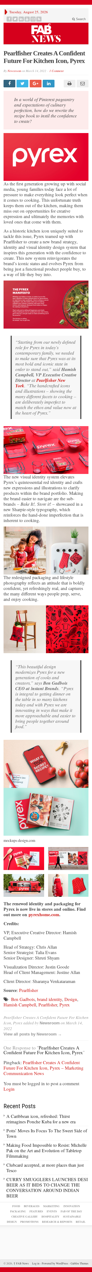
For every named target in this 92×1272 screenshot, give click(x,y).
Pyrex (64, 1005)
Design (70, 999)
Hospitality (50, 1216)
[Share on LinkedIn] (49, 83)
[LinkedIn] (21, 19)
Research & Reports (57, 1222)
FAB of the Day (71, 1211)
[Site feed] (39, 19)
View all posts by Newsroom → (33, 1034)
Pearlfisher (28, 990)
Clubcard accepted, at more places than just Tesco (45, 1167)
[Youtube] (27, 19)
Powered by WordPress (55, 1263)
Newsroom (14, 71)
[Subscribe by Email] (33, 19)
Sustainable (72, 1216)
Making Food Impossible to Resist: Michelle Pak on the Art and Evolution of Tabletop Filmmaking (46, 1150)
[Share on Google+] (36, 83)
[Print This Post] (68, 83)
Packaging (18, 1211)
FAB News (21, 1263)
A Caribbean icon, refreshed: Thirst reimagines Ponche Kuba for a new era (40, 1119)
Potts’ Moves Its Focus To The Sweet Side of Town (46, 1133)
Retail (80, 1222)
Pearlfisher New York (40, 383)
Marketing (51, 1206)
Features (36, 1211)
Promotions (29, 1222)
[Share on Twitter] (23, 83)
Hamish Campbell (20, 1005)
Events (52, 1211)
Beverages (31, 1206)
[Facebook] (9, 19)
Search (80, 19)
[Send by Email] (81, 83)
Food (16, 1206)
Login (9, 1089)
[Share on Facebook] (10, 83)
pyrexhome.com (44, 914)
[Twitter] (15, 19)
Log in (35, 1263)
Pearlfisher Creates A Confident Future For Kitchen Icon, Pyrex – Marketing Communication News (44, 1067)
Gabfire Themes (79, 1263)
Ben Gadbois (23, 999)
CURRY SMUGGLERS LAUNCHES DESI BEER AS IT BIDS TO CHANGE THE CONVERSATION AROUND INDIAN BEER (47, 1187)
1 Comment (56, 71)
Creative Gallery (24, 1216)
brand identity (49, 999)
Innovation (71, 1206)
